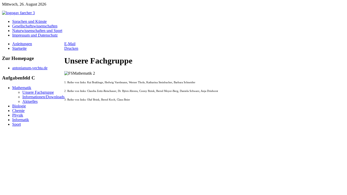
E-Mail (69, 44)
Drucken (71, 48)
